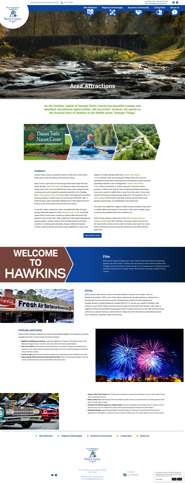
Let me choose (159, 479)
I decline (174, 479)
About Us (174, 7)
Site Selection (90, 7)
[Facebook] (173, 2)
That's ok (179, 479)
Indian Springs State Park (49, 195)
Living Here (159, 7)
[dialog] (169, 476)
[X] (177, 2)
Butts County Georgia (13, 15)
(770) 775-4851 (68, 2)
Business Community (138, 7)
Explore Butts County (92, 235)
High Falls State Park (54, 186)
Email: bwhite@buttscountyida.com (156, 3)
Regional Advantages (112, 7)
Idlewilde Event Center (71, 212)
